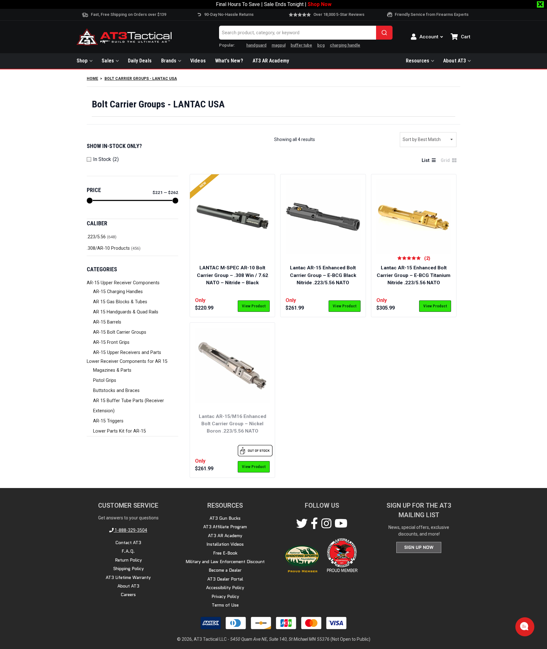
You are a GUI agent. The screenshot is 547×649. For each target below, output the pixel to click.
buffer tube (301, 45)
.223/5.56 (96, 237)
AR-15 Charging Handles (118, 291)
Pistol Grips (104, 380)
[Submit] (384, 33)
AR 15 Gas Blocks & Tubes (120, 302)
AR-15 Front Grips (111, 342)
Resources (418, 61)
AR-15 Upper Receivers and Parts (127, 352)
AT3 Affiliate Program (225, 527)
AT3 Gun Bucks (225, 518)
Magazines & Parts (112, 370)
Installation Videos (225, 544)
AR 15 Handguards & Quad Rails (125, 312)
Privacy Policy (225, 596)
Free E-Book (225, 553)
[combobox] (306, 33)
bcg (321, 45)
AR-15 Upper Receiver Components (123, 283)
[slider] (89, 200)
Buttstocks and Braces (116, 390)
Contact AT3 (128, 542)
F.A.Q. (128, 551)
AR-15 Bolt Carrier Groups (119, 332)
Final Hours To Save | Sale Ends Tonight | (273, 4)
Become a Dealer (225, 570)
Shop (82, 61)
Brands (169, 61)
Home (92, 78)
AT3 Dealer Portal (225, 579)
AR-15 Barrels (107, 322)
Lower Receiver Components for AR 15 (127, 361)
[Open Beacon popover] (524, 626)
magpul (279, 45)
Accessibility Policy (225, 587)
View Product (254, 306)
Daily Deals (140, 61)
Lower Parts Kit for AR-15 (119, 431)
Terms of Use (225, 605)
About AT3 (454, 61)
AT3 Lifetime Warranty (128, 577)
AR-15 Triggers (108, 421)
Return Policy (128, 560)
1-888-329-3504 (130, 530)
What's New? (229, 61)
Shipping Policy (128, 568)
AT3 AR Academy (271, 61)
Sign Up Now (418, 547)
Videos (198, 61)
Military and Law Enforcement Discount (225, 561)
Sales (108, 61)
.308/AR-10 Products (108, 248)
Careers (128, 594)
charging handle (345, 45)
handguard (256, 45)
